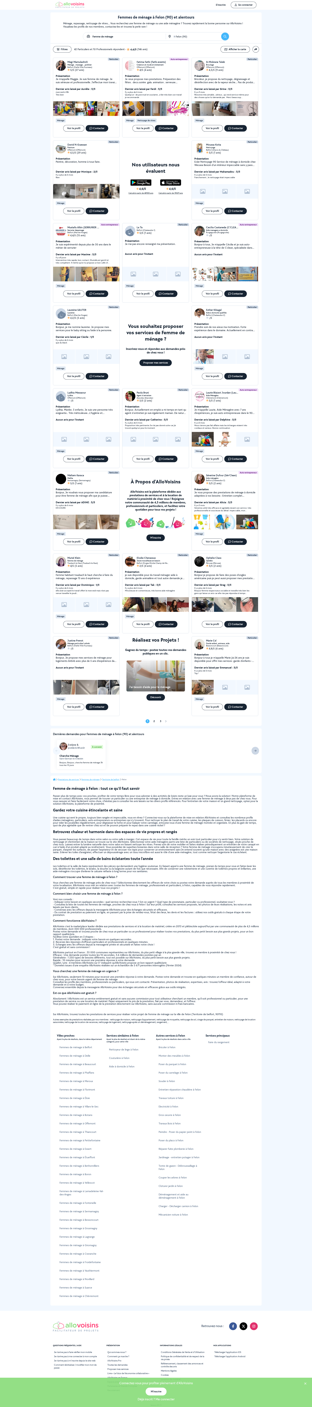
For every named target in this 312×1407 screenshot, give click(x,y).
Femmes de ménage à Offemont (77, 1123)
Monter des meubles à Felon (174, 1055)
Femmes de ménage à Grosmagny (78, 1228)
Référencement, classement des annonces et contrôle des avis (182, 1365)
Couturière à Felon (119, 1058)
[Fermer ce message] (305, 1384)
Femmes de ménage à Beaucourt (77, 1064)
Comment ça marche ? (118, 1356)
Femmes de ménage (90, 779)
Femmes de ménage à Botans (75, 1115)
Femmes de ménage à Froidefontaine (80, 1262)
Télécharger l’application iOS (227, 1352)
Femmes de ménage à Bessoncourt (78, 1220)
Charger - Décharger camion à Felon (178, 1206)
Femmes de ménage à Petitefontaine (79, 1140)
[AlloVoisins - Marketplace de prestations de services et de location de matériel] (70, 7)
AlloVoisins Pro (114, 1360)
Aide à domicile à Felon (121, 1066)
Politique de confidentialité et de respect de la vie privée (182, 1358)
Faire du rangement (218, 1042)
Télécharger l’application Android (229, 1356)
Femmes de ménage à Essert (75, 1149)
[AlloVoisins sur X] (243, 1326)
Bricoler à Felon (167, 1047)
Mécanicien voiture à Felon (173, 1214)
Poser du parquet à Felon (172, 1064)
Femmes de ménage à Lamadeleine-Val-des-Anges (81, 1192)
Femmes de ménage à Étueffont (77, 1157)
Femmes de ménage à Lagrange (77, 1236)
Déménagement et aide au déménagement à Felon (173, 1196)
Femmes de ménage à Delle (74, 1055)
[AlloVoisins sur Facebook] (233, 1326)
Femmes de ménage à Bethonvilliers (79, 1166)
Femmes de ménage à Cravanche (77, 1253)
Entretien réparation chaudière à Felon (180, 1089)
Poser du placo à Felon (171, 1140)
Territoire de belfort (110, 779)
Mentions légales (169, 1370)
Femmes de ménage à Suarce (75, 1287)
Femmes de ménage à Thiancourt (77, 1132)
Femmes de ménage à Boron (75, 1174)
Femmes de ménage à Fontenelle (77, 1203)
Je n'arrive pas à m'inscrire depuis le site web (75, 1360)
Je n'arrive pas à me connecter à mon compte (75, 1356)
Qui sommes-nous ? (116, 1352)
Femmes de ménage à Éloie (74, 1098)
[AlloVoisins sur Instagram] (254, 1326)
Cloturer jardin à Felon (171, 1186)
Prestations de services (68, 779)
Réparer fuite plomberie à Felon (176, 1149)
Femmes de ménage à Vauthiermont (79, 1270)
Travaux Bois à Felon (170, 1123)
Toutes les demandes (117, 1364)
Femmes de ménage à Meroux (76, 1081)
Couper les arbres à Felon (173, 1177)
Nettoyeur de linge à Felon (123, 1049)
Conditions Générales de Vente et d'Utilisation (182, 1352)
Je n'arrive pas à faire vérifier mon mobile (73, 1352)
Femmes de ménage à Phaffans (76, 1072)
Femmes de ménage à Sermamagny (79, 1211)
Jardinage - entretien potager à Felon (179, 1157)
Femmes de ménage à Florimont (77, 1089)
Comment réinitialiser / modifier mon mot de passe (75, 1366)
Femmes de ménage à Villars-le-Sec (78, 1106)
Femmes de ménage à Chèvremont (78, 1296)
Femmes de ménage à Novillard (76, 1279)
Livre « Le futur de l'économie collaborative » (128, 1373)
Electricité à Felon (168, 1106)
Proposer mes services (118, 1369)
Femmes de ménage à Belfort (75, 1047)
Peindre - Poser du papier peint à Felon (180, 1132)
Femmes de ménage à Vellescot (77, 1182)
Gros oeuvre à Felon (170, 1115)
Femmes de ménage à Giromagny (78, 1245)
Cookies (165, 1374)
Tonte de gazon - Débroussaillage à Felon (178, 1167)
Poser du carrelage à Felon (173, 1072)
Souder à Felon (167, 1081)
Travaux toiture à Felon (171, 1098)
